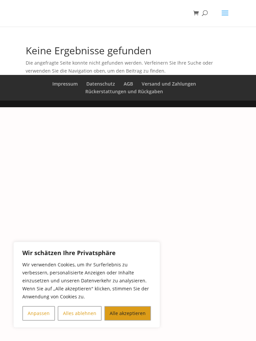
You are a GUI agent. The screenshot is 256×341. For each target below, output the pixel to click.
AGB (128, 84)
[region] (86, 285)
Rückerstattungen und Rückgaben (124, 91)
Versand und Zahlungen (169, 84)
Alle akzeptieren (128, 313)
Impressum (65, 84)
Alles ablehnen (79, 313)
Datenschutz (100, 84)
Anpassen (39, 313)
